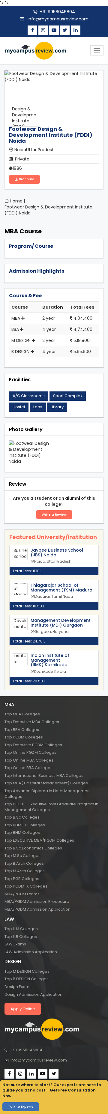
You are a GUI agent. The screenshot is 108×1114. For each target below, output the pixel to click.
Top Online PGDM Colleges (30, 752)
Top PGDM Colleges (23, 737)
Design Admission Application (33, 994)
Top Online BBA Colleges (28, 768)
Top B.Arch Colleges (24, 863)
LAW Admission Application (30, 952)
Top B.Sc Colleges (22, 817)
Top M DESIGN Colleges (27, 971)
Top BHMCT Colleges (24, 825)
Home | (17, 201)
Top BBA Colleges (21, 729)
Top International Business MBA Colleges (43, 775)
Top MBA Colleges (22, 714)
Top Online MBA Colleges (28, 760)
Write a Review (54, 514)
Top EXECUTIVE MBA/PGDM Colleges (39, 840)
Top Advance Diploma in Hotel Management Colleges (47, 793)
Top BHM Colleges (22, 832)
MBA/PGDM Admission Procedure (36, 901)
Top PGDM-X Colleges (25, 886)
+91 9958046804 (57, 12)
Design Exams (18, 987)
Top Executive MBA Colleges (31, 722)
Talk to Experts (20, 1106)
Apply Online (22, 1009)
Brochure (26, 179)
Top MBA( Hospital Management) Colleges (46, 783)
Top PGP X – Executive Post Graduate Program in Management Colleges (51, 807)
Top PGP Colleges (21, 879)
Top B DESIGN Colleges (26, 979)
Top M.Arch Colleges (24, 871)
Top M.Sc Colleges (22, 855)
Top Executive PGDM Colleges (33, 745)
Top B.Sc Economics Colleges (33, 848)
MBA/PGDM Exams (22, 894)
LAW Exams (15, 944)
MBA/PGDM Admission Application (37, 909)
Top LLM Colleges (21, 929)
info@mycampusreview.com (57, 19)
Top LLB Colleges (20, 936)
